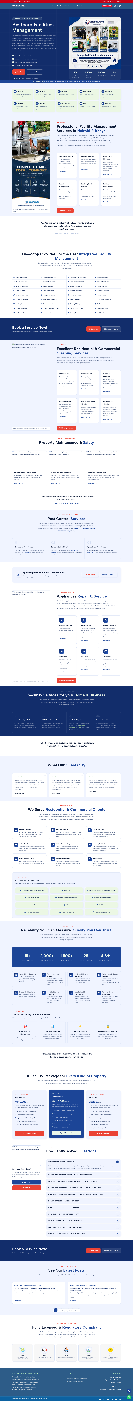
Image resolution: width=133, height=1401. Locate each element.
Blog (73, 6)
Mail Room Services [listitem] (103, 313)
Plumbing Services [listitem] (21, 282)
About (59, 6)
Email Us (27, 1187)
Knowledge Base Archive (74, 1381)
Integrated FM (73, 81)
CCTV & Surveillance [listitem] (22, 299)
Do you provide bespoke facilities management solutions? (83, 1188)
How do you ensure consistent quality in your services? (83, 1181)
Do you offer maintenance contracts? (83, 1220)
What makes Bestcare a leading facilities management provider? (83, 1194)
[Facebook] (117, 6)
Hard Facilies (39, 81)
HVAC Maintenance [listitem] (21, 277)
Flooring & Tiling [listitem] (75, 304)
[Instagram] (115, 6)
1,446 (70, 1310)
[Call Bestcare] (129, 1391)
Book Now (94, 329)
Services (66, 6)
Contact (80, 6)
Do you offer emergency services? (83, 1201)
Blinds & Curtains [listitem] (102, 308)
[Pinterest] (120, 1399)
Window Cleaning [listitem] (48, 286)
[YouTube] (116, 1399)
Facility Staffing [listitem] (102, 286)
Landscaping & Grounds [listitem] (77, 282)
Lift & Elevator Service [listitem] (104, 299)
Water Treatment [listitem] (75, 299)
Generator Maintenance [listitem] (50, 299)
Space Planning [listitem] (20, 290)
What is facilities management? (83, 1162)
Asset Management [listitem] (48, 290)
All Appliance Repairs (66, 680)
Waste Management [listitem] (22, 286)
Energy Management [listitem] (76, 290)
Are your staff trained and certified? (83, 1227)
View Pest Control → (108, 574)
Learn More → (63, 171)
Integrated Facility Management (76, 1378)
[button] (107, 6)
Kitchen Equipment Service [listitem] (51, 308)
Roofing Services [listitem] (102, 304)
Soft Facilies (50, 81)
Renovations (96, 81)
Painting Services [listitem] (21, 304)
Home (52, 6)
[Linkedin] (112, 1399)
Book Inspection (91, 574)
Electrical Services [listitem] (102, 277)
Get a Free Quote (65, 211)
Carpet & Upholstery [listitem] (76, 286)
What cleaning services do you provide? (83, 1234)
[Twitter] (120, 6)
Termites (90, 552)
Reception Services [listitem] (103, 290)
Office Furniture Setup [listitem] (76, 308)
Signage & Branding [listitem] (21, 308)
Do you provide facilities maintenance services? (83, 1175)
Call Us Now (27, 1182)
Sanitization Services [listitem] (22, 313)
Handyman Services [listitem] (49, 304)
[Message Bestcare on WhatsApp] (129, 1397)
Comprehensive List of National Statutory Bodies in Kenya (35, 1288)
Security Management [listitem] (49, 282)
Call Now (20, 72)
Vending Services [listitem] (75, 313)
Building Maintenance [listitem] (103, 282)
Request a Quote (34, 72)
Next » (76, 1310)
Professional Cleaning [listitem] (49, 277)
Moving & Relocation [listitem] (49, 295)
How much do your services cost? (83, 1214)
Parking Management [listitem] (22, 295)
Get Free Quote (31, 1133)
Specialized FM (61, 81)
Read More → (18, 1300)
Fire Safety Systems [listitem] (76, 295)
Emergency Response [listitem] (49, 313)
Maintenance (85, 81)
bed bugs (27, 552)
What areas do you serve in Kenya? (83, 1207)
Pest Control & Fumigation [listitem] (78, 277)
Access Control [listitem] (101, 295)
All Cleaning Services (66, 428)
